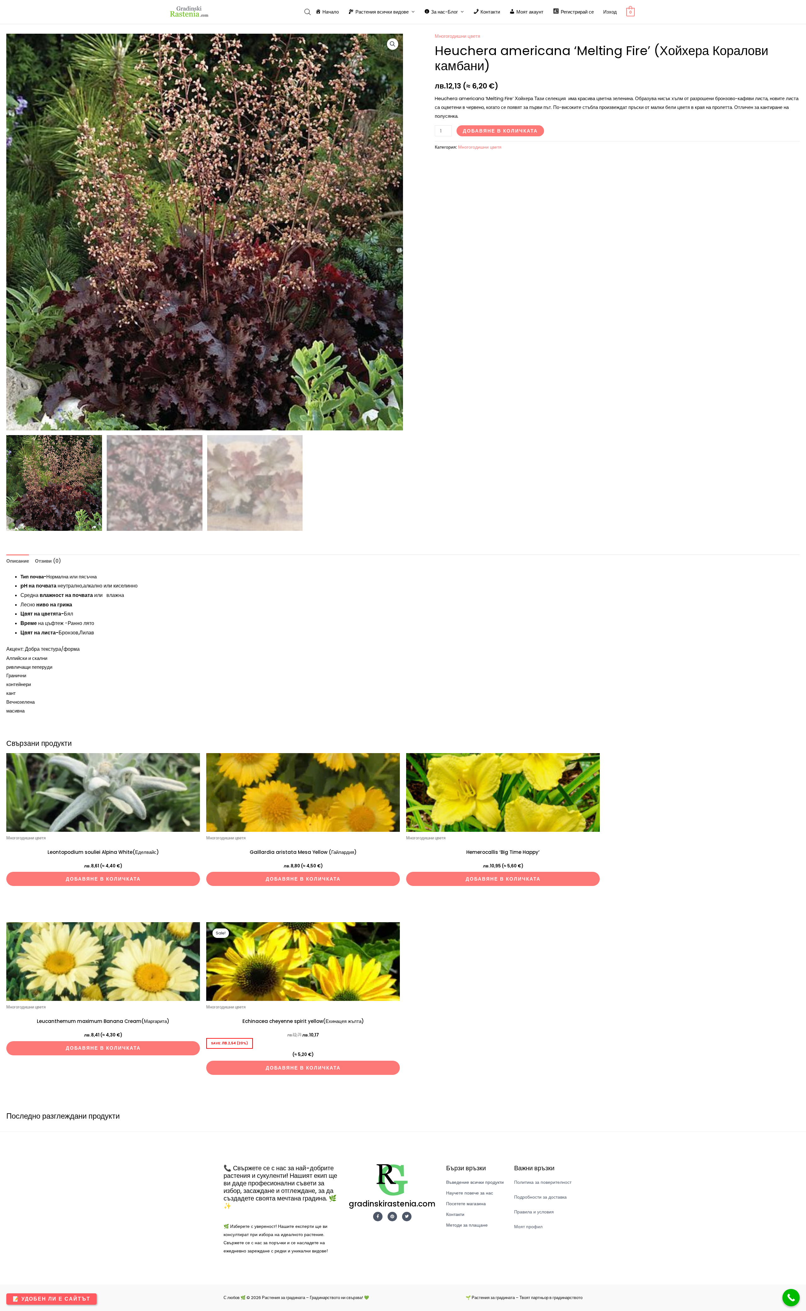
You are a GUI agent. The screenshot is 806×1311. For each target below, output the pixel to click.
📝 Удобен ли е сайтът (51, 1298)
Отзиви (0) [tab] (48, 561)
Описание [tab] (17, 561)
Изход (610, 12)
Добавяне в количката (500, 131)
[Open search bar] (307, 12)
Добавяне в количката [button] (103, 879)
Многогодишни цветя (457, 36)
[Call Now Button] (791, 1297)
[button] (392, 44)
